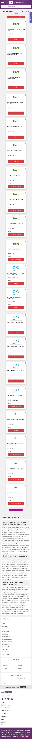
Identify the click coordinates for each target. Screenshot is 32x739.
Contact (3, 722)
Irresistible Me (6, 665)
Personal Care (6, 644)
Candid (19, 663)
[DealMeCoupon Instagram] (8, 699)
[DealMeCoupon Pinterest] (11, 699)
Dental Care (5, 629)
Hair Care (5, 634)
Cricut (4, 678)
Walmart (4, 683)
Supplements (6, 652)
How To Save (30, 17)
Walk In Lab (20, 665)
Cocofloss (5, 670)
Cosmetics (5, 626)
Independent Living (7, 636)
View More (16, 510)
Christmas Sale (5, 710)
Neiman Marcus (21, 681)
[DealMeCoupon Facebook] (2, 699)
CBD (3, 624)
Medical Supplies (7, 639)
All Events (3, 713)
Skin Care (5, 649)
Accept (22, 736)
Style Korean (5, 663)
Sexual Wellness (7, 647)
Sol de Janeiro (6, 668)
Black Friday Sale (5, 705)
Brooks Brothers (21, 678)
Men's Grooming (7, 641)
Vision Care (5, 654)
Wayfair (4, 681)
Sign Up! (22, 687)
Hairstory (20, 668)
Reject (27, 736)
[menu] (2, 2)
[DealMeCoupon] (6, 693)
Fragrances (5, 631)
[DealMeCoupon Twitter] (5, 699)
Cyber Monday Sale (6, 707)
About (2, 719)
